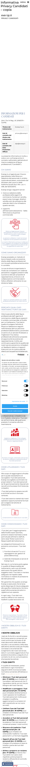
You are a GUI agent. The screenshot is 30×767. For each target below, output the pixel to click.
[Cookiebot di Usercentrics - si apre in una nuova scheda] (18, 355)
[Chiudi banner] (27, 354)
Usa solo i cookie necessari (15, 411)
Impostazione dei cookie (18, 401)
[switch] (26, 386)
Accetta (15, 406)
